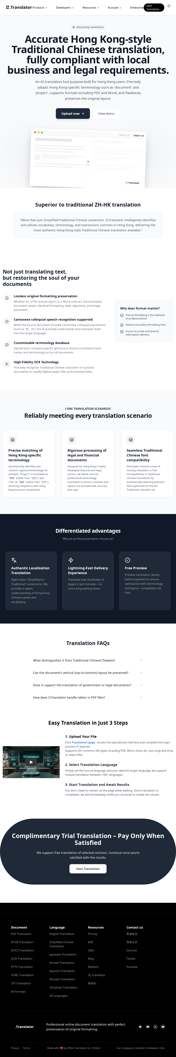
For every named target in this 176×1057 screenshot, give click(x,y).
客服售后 (132, 934)
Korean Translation (62, 963)
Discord (131, 950)
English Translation (62, 934)
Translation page (83, 742)
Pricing (92, 934)
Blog (91, 958)
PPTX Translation (22, 967)
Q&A (91, 950)
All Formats (18, 991)
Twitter (131, 958)
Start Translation (152, 7)
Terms (26, 1048)
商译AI (92, 983)
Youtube (131, 967)
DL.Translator (96, 975)
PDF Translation (21, 934)
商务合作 (132, 942)
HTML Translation (22, 975)
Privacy (15, 1048)
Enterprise (137, 7)
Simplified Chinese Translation (61, 944)
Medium (93, 967)
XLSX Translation (21, 958)
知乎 (91, 942)
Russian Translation (62, 979)
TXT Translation (21, 983)
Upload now (70, 113)
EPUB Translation (22, 942)
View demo (106, 113)
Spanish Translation (62, 971)
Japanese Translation (63, 954)
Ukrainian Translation (64, 987)
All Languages (59, 996)
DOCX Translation (22, 950)
